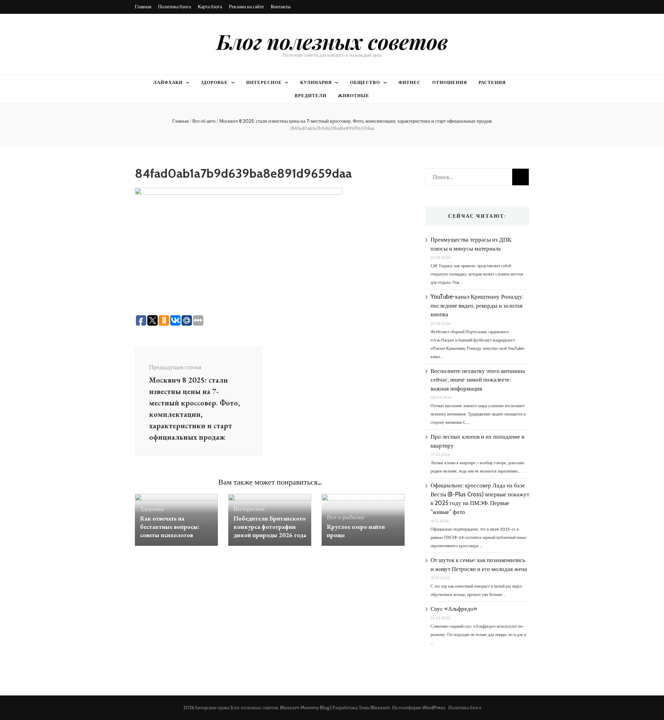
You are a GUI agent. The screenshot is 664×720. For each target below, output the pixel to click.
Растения (492, 82)
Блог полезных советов (332, 41)
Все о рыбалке (346, 517)
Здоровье (214, 82)
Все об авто (203, 121)
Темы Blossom (374, 707)
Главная (143, 6)
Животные (353, 95)
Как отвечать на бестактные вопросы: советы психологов (170, 526)
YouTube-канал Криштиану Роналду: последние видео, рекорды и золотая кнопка (477, 305)
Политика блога (174, 6)
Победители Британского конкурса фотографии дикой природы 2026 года (269, 526)
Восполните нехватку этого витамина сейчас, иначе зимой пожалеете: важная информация (478, 379)
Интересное (264, 82)
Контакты (280, 6)
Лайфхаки (168, 82)
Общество (365, 82)
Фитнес (409, 82)
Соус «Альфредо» (454, 608)
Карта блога (210, 6)
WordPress (433, 707)
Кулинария (316, 82)
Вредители (310, 95)
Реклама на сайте (246, 6)
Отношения (449, 82)
